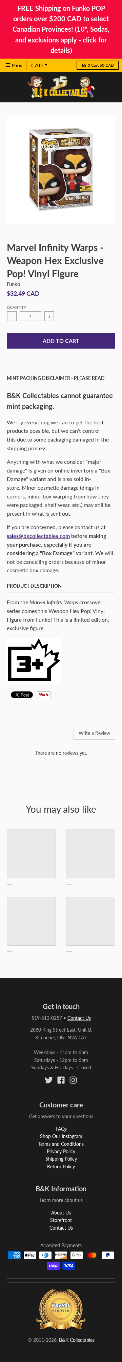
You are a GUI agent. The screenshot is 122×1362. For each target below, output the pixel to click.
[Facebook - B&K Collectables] (61, 1080)
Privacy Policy (61, 1151)
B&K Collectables (77, 1340)
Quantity (16, 307)
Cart (101, 65)
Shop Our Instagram (61, 1136)
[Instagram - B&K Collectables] (73, 1080)
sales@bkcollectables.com (38, 535)
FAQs (61, 1129)
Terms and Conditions (61, 1144)
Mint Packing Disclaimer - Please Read (56, 378)
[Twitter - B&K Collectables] (49, 1080)
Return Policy (61, 1166)
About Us (61, 1212)
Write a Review (94, 733)
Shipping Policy (61, 1159)
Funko (13, 284)
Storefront (61, 1220)
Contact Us (79, 1018)
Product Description (34, 586)
